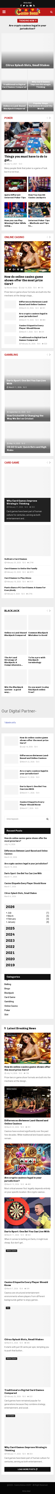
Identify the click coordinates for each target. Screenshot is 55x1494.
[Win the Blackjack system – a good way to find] (15, 677)
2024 (10, 934)
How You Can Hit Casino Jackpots (37, 196)
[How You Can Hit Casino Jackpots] (39, 184)
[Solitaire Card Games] (27, 540)
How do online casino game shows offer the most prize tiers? (27, 63)
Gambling (9, 1001)
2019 (10, 965)
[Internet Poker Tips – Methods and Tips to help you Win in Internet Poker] (39, 209)
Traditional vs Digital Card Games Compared (33, 338)
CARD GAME (11, 462)
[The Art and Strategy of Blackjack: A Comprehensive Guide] (15, 647)
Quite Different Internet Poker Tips (15, 196)
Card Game (9, 997)
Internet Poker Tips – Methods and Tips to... (39, 223)
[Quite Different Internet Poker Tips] (15, 184)
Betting (7, 984)
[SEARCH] (47, 819)
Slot (6, 1014)
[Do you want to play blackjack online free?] (39, 677)
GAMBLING (11, 354)
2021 (10, 953)
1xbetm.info (10, 722)
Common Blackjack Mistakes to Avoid (38, 634)
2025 (10, 928)
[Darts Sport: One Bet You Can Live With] (27, 374)
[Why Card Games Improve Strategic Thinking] (27, 482)
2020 (10, 959)
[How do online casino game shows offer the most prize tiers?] (27, 256)
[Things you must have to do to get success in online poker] (27, 137)
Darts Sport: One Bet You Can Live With (14, 107)
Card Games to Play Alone (17, 578)
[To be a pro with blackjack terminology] (39, 647)
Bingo (7, 988)
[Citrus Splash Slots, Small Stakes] (27, 1320)
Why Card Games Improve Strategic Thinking (22, 502)
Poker (7, 1010)
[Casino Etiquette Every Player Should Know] (10, 328)
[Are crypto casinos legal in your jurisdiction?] (10, 316)
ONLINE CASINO (14, 237)
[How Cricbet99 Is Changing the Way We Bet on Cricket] (27, 406)
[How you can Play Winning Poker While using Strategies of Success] (15, 209)
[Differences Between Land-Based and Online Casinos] (10, 304)
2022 (10, 946)
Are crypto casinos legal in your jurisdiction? (27, 27)
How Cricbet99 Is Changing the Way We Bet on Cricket (25, 417)
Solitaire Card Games (15, 559)
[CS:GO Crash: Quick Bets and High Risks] (27, 437)
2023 (10, 940)
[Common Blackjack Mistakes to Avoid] (39, 622)
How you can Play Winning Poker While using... (15, 223)
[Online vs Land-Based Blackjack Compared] (15, 622)
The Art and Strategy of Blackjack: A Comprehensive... (13, 661)
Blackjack (9, 993)
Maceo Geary (12, 288)
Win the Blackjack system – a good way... (13, 689)
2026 (10, 907)
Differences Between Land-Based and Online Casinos (14, 84)
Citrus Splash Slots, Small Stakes (20, 893)
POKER (8, 117)
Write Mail (27, 3)
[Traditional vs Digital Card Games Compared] (10, 340)
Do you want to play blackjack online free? (38, 689)
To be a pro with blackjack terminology (36, 660)
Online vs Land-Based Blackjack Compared (15, 634)
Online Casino (11, 1006)
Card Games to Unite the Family (20, 568)
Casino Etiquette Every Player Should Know (40, 106)
